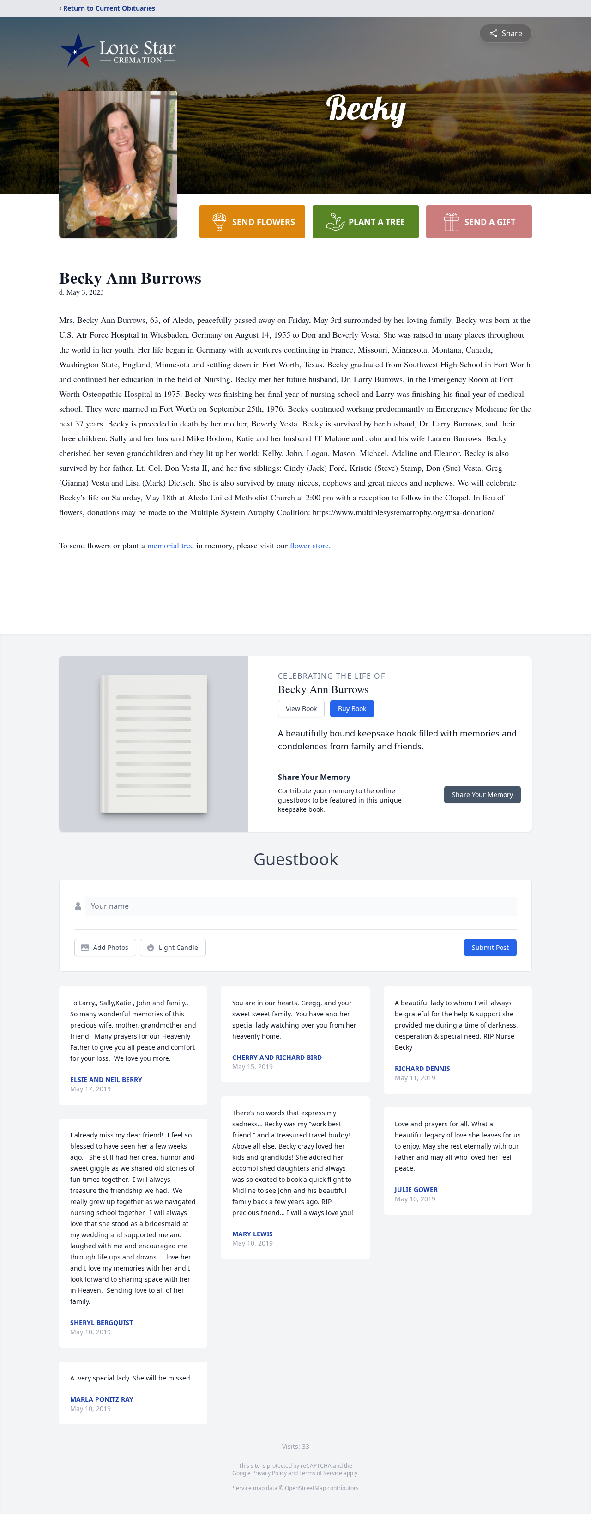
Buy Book (352, 708)
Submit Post (490, 947)
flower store (309, 545)
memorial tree (170, 545)
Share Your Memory (482, 794)
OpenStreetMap (305, 1488)
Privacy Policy (269, 1473)
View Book (301, 708)
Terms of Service (320, 1473)
